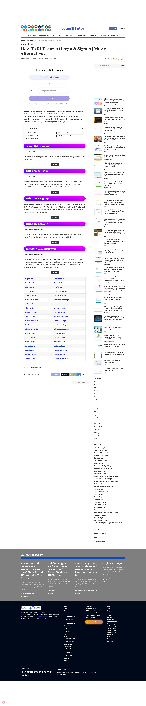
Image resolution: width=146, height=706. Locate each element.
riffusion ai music (63, 133)
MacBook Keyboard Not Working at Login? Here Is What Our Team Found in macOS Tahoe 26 (114, 138)
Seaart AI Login (30, 337)
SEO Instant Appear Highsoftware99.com (108, 523)
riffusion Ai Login (33, 135)
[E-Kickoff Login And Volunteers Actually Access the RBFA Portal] (98, 355)
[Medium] (46, 29)
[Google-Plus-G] (32, 26)
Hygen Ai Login (30, 342)
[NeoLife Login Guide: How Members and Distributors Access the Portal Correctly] (98, 242)
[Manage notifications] (3, 702)
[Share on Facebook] (111, 58)
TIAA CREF (97, 430)
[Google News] (31, 672)
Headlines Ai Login (60, 325)
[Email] (116, 58)
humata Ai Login (60, 342)
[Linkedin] (42, 26)
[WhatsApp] (25, 675)
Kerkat (96, 537)
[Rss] (28, 675)
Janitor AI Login (30, 316)
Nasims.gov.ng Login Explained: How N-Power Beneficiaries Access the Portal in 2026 (114, 269)
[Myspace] (45, 672)
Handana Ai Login (60, 321)
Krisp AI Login (29, 287)
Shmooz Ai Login (30, 295)
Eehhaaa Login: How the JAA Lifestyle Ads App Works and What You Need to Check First (113, 308)
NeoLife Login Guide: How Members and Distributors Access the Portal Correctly (114, 241)
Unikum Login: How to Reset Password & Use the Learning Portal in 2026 (113, 128)
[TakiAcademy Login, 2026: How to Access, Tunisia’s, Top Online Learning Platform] (98, 165)
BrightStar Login (112, 563)
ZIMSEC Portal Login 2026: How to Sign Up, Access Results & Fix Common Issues (114, 250)
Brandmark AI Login (31, 325)
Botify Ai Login (30, 333)
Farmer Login (98, 403)
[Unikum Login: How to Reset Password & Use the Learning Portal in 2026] (98, 129)
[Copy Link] (119, 58)
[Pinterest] (36, 26)
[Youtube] (29, 26)
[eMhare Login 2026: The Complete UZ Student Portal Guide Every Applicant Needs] (98, 260)
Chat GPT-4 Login (31, 312)
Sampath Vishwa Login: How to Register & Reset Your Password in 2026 (114, 119)
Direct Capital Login (100, 450)
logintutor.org (43, 616)
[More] (124, 58)
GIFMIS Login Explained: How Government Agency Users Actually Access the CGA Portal (114, 278)
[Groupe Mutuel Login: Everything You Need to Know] (98, 157)
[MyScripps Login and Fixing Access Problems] (98, 363)
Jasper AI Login (30, 346)
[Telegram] (29, 29)
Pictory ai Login (59, 346)
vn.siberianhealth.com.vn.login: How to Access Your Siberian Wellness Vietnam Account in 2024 (114, 202)
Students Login (112, 105)
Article (96, 388)
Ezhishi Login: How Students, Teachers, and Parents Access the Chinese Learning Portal (114, 100)
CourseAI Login (59, 337)
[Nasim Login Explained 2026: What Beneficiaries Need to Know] (98, 300)
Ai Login (24, 44)
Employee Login (98, 400)
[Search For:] (108, 66)
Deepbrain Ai (29, 279)
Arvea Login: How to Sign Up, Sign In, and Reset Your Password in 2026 (114, 174)
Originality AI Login (31, 329)
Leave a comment (81, 382)
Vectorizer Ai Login (31, 321)
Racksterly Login (99, 448)
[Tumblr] (46, 26)
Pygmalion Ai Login (31, 300)
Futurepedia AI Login (61, 350)
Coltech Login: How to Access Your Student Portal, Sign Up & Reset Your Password (113, 110)
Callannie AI (58, 283)
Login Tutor (25, 58)
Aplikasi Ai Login (30, 304)
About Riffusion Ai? (33, 132)
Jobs (95, 412)
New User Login (98, 418)
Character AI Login (60, 295)
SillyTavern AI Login (61, 358)
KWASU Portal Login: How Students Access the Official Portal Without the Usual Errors (114, 337)
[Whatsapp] (32, 29)
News (30, 44)
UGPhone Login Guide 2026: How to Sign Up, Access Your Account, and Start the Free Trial (114, 192)
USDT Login (97, 439)
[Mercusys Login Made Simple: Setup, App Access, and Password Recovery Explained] (98, 212)
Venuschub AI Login (61, 316)
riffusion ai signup (33, 138)
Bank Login (97, 391)
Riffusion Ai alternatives (65, 136)
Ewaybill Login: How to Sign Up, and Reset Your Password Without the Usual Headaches (114, 147)
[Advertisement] (50, 12)
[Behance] (39, 29)
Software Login (98, 424)
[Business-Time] (49, 29)
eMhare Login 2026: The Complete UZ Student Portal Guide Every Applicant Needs (114, 260)
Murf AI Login (58, 287)
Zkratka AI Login (59, 308)
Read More (54, 164)
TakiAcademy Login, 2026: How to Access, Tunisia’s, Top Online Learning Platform (114, 164)
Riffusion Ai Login (35, 367)
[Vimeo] (22, 29)
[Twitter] (25, 26)
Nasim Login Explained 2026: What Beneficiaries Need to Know (113, 299)
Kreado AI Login (30, 358)
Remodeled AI (59, 279)
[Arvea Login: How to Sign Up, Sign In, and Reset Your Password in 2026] (98, 175)
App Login (106, 105)
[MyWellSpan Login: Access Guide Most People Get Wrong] (98, 347)
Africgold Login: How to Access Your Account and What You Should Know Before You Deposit (114, 232)
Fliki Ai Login (29, 308)
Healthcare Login (108, 159)
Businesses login (108, 187)
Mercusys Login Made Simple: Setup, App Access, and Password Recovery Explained (114, 211)
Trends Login (97, 436)
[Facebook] (22, 26)
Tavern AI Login (30, 291)
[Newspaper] (49, 26)
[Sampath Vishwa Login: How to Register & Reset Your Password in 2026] (98, 120)
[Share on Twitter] (114, 58)
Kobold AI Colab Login (61, 300)
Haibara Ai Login (30, 354)
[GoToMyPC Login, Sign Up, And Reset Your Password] (98, 371)
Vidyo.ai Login (30, 283)
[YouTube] (28, 672)
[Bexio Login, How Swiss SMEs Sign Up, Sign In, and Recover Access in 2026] (98, 184)
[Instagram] (39, 26)
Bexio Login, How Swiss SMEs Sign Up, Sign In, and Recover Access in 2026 (113, 183)
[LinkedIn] (40, 672)
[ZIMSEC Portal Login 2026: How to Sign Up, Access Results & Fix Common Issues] (98, 251)
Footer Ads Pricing (94, 622)
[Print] (121, 58)
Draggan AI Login (60, 354)
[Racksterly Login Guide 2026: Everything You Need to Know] (98, 329)
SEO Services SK (99, 542)
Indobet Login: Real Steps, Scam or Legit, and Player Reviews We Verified (58, 569)
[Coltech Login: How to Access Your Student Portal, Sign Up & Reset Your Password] (98, 111)
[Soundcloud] (36, 29)
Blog (105, 226)
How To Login (98, 409)
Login (105, 114)
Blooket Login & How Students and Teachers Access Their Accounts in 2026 (86, 569)
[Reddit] (25, 29)
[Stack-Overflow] (42, 29)
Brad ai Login (29, 350)
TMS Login (97, 433)
